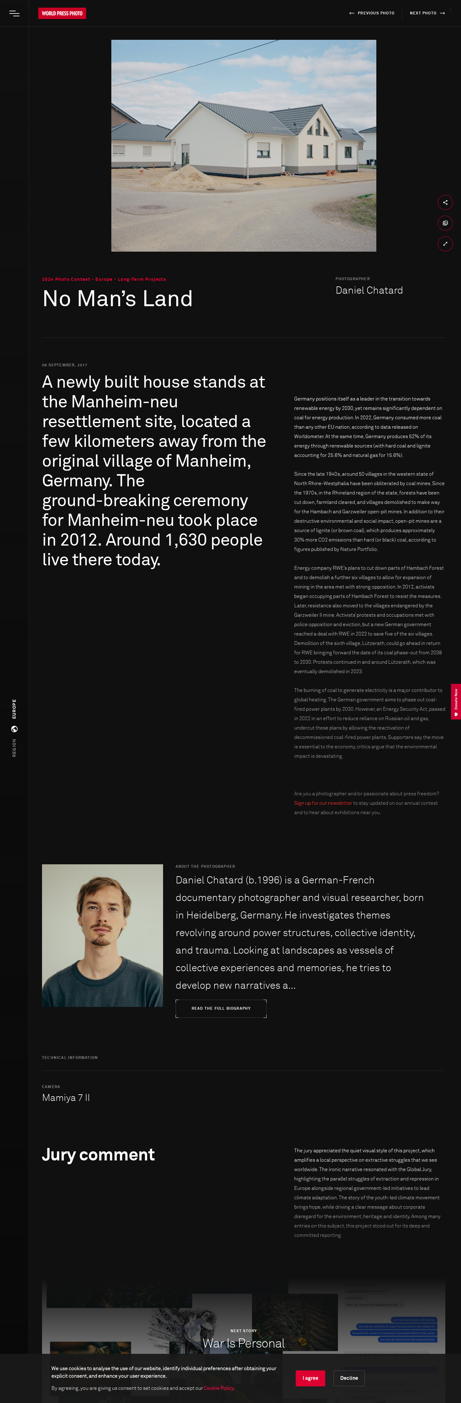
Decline (349, 1378)
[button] (14, 728)
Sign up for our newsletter (323, 803)
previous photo (376, 13)
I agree (310, 1378)
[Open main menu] (14, 13)
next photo (423, 13)
